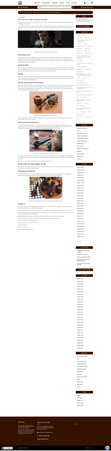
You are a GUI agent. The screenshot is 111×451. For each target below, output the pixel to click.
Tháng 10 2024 (80, 172)
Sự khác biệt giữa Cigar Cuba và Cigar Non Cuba (83, 100)
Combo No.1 (89, 46)
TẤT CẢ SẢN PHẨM (46, 2)
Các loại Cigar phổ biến (82, 66)
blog (78, 130)
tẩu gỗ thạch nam (80, 114)
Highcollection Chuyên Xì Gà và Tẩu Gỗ (30, 222)
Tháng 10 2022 (80, 211)
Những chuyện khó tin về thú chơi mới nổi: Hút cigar (84, 88)
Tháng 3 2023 (80, 203)
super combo (84, 97)
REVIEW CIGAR (80, 153)
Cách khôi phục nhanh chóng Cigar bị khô (84, 64)
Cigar (83, 35)
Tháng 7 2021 (80, 216)
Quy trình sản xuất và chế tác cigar (84, 94)
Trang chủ (37, 2)
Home (20, 12)
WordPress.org (80, 405)
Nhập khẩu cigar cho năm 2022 (83, 85)
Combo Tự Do (87, 51)
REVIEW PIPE (80, 156)
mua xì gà (85, 77)
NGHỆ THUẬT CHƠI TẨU (38, 12)
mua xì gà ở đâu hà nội (82, 82)
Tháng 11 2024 (80, 170)
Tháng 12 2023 (80, 180)
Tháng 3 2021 (80, 218)
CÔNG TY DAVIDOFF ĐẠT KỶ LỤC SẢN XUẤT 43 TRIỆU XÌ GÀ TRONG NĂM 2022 (84, 57)
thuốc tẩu (86, 103)
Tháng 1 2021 (80, 221)
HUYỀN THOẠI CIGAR (81, 141)
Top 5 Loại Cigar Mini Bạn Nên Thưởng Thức (83, 109)
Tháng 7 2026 (80, 167)
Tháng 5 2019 (80, 236)
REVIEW (68, 2)
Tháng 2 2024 (80, 175)
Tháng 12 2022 (80, 208)
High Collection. (35, 168)
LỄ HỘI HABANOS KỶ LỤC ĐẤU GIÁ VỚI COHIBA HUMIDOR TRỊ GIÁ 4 (84, 75)
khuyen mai (87, 69)
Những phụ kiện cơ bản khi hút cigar (83, 92)
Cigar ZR (85, 43)
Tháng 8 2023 (80, 190)
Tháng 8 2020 (80, 231)
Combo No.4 (79, 51)
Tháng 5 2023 (80, 198)
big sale (78, 35)
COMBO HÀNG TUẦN (81, 136)
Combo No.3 (87, 48)
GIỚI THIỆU (74, 2)
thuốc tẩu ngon (80, 105)
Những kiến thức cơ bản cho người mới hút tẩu (83, 260)
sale (78, 97)
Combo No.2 (79, 48)
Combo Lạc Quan (80, 46)
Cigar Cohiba (79, 37)
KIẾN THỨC (61, 2)
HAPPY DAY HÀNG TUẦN (82, 138)
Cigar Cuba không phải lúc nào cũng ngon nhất (83, 40)
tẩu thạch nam (88, 116)
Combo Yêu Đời (88, 53)
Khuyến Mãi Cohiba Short (82, 254)
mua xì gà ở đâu (80, 80)
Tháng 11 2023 (80, 182)
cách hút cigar (80, 60)
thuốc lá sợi (79, 103)
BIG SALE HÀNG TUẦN (82, 128)
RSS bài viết (79, 400)
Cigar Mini (79, 43)
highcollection (80, 69)
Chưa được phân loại (27, 12)
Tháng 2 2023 (80, 205)
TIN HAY (79, 159)
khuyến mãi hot (80, 71)
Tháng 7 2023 (80, 193)
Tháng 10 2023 (80, 185)
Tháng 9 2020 (80, 228)
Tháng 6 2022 (80, 213)
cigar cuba (87, 37)
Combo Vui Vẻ (80, 53)
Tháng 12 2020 (80, 223)
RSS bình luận (80, 403)
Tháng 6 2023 (80, 195)
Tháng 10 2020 (80, 226)
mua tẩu (78, 77)
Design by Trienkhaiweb (23, 448)
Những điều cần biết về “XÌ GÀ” (84, 257)
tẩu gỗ (89, 111)
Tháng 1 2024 (80, 177)
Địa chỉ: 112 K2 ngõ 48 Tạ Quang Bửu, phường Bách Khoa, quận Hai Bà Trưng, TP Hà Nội (45, 428)
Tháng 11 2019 (80, 234)
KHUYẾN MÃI (55, 2)
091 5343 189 (8, 448)
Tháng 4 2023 (80, 200)
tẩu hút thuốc (80, 116)
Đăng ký (79, 395)
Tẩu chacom (83, 111)
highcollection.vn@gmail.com (46, 432)
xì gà (78, 119)
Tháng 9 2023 (80, 187)
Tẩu (77, 111)
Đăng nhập (87, 3)
